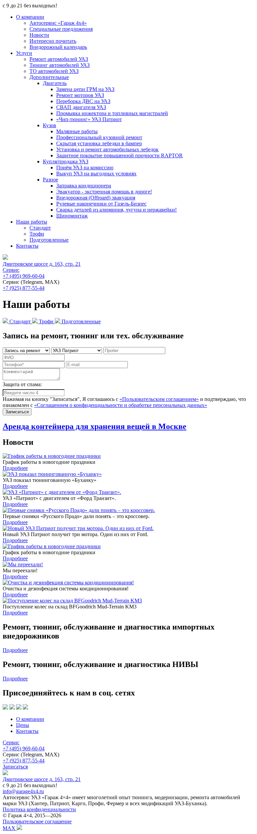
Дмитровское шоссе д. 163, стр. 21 (42, 264)
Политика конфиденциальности (39, 809)
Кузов (49, 125)
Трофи (36, 234)
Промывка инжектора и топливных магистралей (112, 113)
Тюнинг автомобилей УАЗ (59, 65)
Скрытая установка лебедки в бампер (99, 143)
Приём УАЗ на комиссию (84, 167)
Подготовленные (49, 240)
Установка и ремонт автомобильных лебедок (107, 149)
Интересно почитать (52, 41)
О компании (30, 17)
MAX (10, 828)
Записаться (15, 766)
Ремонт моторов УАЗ (80, 95)
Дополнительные (49, 77)
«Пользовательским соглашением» (159, 399)
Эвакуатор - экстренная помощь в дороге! (104, 191)
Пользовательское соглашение (37, 821)
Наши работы (31, 222)
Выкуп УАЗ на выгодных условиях (96, 173)
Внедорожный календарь (58, 47)
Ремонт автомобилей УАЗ (58, 59)
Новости (39, 35)
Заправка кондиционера (83, 185)
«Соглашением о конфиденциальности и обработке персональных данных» (120, 405)
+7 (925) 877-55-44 (24, 288)
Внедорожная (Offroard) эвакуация (95, 197)
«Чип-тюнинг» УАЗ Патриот (89, 119)
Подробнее (15, 468)
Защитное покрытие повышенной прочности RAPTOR (119, 155)
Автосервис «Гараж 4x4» (58, 23)
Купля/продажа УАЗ (65, 161)
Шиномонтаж (72, 216)
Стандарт (40, 228)
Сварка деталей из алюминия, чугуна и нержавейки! (116, 210)
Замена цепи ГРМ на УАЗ (85, 89)
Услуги (24, 53)
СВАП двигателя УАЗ (81, 107)
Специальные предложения (61, 29)
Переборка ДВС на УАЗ (83, 101)
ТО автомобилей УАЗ (54, 71)
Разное (50, 179)
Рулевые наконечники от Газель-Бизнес (101, 203)
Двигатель (55, 83)
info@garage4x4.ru (23, 791)
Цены (22, 725)
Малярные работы (77, 131)
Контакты (27, 246)
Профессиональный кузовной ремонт (99, 137)
